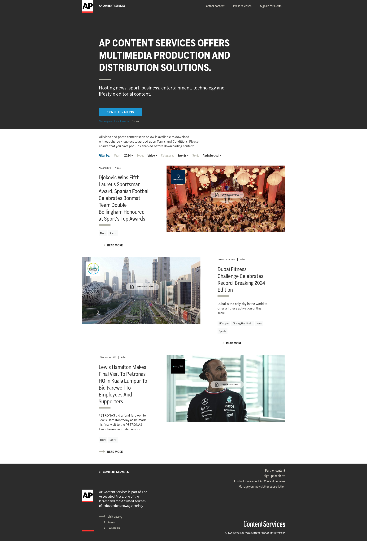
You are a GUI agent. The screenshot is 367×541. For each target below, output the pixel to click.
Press (111, 522)
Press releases (242, 6)
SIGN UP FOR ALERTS (120, 112)
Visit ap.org (115, 516)
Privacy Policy (278, 532)
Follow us (114, 528)
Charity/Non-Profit (243, 323)
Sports (135, 121)
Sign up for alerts (271, 6)
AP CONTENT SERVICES (114, 472)
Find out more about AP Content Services (259, 481)
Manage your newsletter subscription (262, 486)
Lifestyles (224, 323)
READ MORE (115, 245)
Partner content (215, 6)
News (103, 233)
